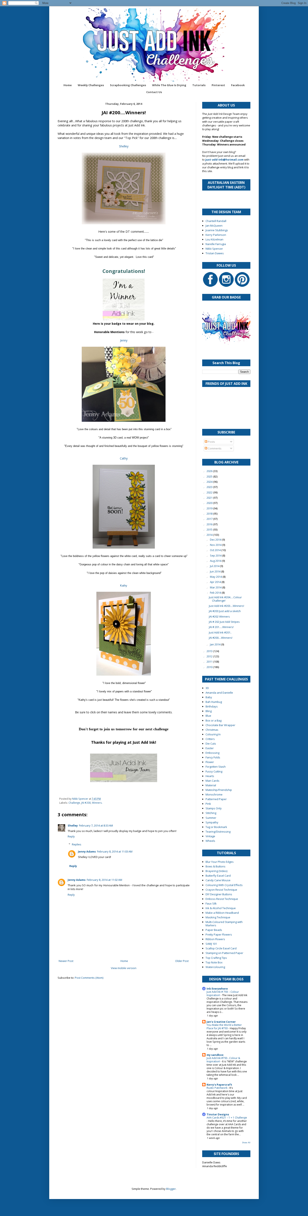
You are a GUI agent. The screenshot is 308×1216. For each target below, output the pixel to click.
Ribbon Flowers (215, 939)
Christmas (212, 730)
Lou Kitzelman (214, 239)
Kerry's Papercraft (219, 1084)
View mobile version (123, 968)
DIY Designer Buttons (219, 894)
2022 (210, 492)
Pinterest (218, 85)
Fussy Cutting (214, 771)
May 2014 (216, 577)
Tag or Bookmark (216, 827)
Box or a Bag (213, 720)
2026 (210, 471)
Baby (209, 697)
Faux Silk (211, 903)
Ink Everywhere (217, 988)
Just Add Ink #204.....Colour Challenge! (225, 598)
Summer (211, 818)
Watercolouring (215, 967)
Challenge (74, 802)
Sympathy (212, 822)
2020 (210, 503)
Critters (210, 739)
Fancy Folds (213, 757)
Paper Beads (214, 930)
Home (67, 85)
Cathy (124, 458)
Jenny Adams (87, 851)
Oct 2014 (215, 550)
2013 (210, 651)
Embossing (212, 753)
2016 (210, 524)
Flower (210, 762)
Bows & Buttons (215, 866)
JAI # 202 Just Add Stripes (224, 622)
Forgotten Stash (216, 766)
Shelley (123, 146)
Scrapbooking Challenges (128, 85)
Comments (214, 448)
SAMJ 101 (211, 944)
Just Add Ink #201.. (220, 632)
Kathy (123, 585)
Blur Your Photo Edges (220, 862)
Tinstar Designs (218, 1114)
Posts (211, 442)
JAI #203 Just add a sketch (225, 611)
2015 (210, 529)
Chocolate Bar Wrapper (220, 725)
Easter (210, 748)
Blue (208, 716)
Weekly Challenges (91, 85)
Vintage (210, 836)
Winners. (97, 802)
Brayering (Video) (216, 871)
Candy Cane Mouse (218, 880)
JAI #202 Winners (219, 616)
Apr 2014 (215, 582)
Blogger (171, 1189)
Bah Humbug (214, 702)
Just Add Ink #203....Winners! (226, 606)
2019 (210, 508)
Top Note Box (214, 962)
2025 (210, 476)
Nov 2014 (216, 545)
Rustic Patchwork (217, 1088)
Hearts (210, 776)
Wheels (210, 841)
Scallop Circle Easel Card (221, 948)
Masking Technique (218, 917)
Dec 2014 (216, 539)
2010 (210, 667)
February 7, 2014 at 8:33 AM (96, 825)
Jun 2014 (215, 571)
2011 (210, 661)
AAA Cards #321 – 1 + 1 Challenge (227, 1117)
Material (211, 785)
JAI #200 (86, 802)
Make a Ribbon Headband (222, 913)
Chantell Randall (216, 221)
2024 (210, 482)
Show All (246, 1142)
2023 (210, 487)
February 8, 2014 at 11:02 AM (104, 880)
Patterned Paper (216, 799)
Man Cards (212, 781)
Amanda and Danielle (219, 692)
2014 (210, 535)
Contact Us (154, 92)
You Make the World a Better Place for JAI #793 (224, 1026)
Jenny (123, 340)
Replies (76, 844)
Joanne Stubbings (217, 230)
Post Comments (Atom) (89, 978)
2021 (210, 498)
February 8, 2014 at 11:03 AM (114, 851)
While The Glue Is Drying (169, 85)
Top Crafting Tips (216, 958)
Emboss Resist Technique (222, 899)
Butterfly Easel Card (218, 875)
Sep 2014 (216, 555)
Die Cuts (211, 743)
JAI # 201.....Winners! (221, 627)
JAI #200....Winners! (220, 638)
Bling (209, 711)
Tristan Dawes (215, 253)
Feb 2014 (216, 592)
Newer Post (66, 961)
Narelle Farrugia (216, 244)
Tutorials (199, 85)
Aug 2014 (216, 561)
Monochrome (214, 794)
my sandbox (215, 1055)
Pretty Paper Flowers (219, 934)
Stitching (211, 813)
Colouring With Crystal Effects (224, 885)
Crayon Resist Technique (221, 890)
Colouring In (213, 734)
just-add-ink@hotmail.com (224, 159)
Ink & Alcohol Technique (221, 908)
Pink (208, 804)
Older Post (182, 961)
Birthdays (212, 706)
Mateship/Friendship (219, 790)
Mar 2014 (216, 587)
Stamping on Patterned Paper (224, 953)
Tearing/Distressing (218, 831)
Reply (71, 836)
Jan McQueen (214, 225)
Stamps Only (214, 808)
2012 (210, 656)
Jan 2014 (215, 644)
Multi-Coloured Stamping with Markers (224, 923)
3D (207, 688)
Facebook (238, 85)
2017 (210, 519)
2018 (210, 513)
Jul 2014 (215, 566)
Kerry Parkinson (216, 235)
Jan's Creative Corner (221, 1022)
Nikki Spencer (214, 248)
